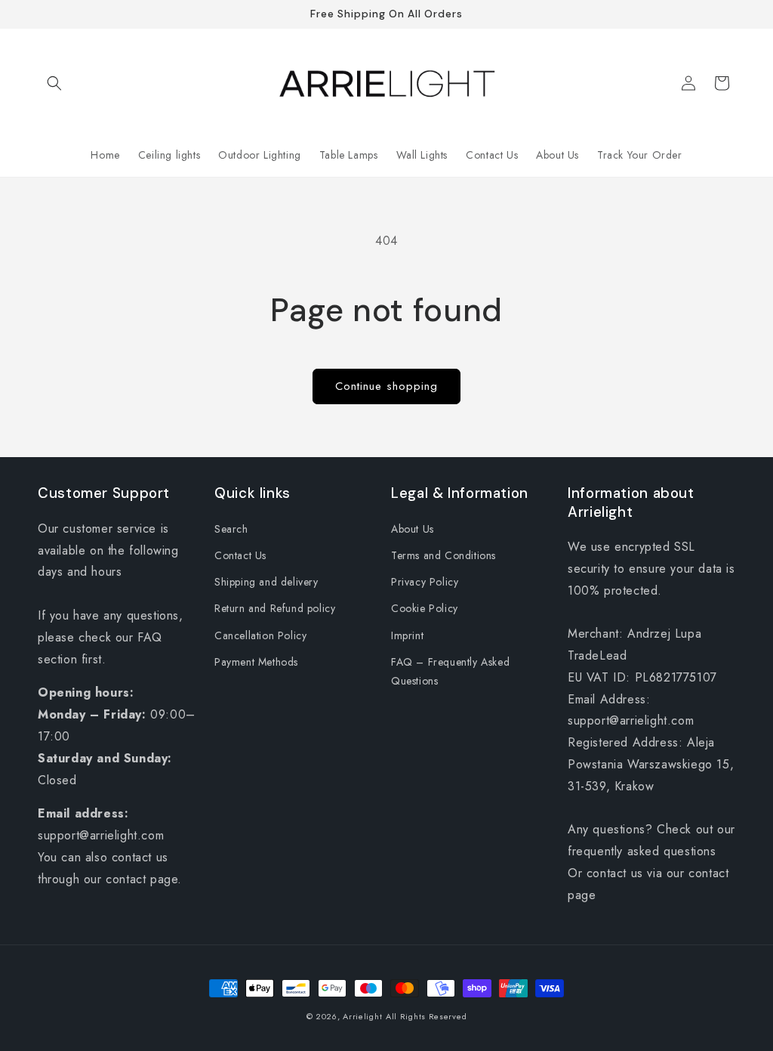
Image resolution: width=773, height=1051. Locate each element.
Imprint (407, 635)
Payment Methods (256, 661)
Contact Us (240, 555)
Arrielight (362, 1016)
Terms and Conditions (443, 555)
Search (231, 528)
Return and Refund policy (274, 608)
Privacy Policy (424, 581)
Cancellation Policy (260, 635)
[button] (54, 83)
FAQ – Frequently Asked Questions (450, 671)
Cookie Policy (424, 608)
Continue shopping (386, 386)
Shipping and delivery (266, 581)
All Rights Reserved (426, 1016)
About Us (412, 528)
